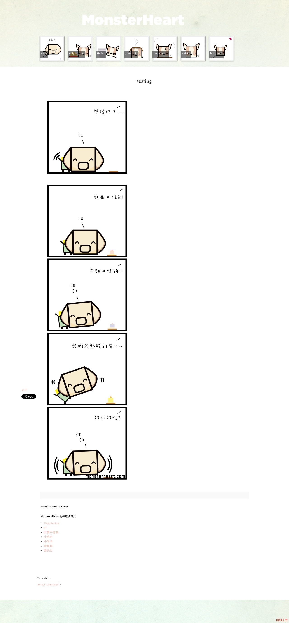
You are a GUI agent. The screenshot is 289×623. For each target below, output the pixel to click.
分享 (24, 390)
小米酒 (48, 541)
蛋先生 (48, 550)
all (45, 527)
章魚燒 (48, 546)
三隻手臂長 (51, 532)
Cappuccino (51, 523)
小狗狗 (48, 536)
